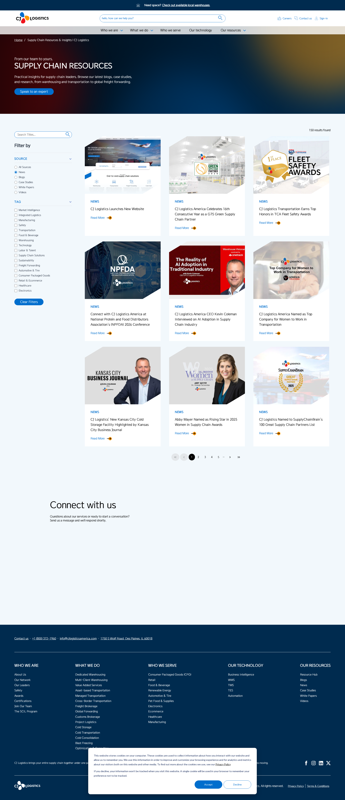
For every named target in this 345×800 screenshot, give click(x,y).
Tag (17, 202)
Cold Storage (83, 727)
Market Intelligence (29, 210)
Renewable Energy (159, 690)
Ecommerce (155, 711)
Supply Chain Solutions (32, 255)
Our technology (200, 30)
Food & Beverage (28, 235)
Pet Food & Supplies (161, 701)
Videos (22, 192)
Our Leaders (22, 685)
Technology (25, 245)
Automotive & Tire (29, 270)
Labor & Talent (27, 250)
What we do (139, 30)
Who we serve (170, 30)
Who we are (109, 30)
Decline (237, 784)
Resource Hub (309, 674)
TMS (231, 685)
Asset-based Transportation (92, 690)
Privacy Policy (223, 764)
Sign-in (324, 18)
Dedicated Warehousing (90, 674)
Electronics (25, 290)
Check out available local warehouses (186, 5)
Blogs (22, 177)
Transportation (27, 230)
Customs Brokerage (87, 717)
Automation (235, 696)
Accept (208, 784)
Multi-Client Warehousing (91, 680)
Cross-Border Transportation (93, 701)
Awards (18, 696)
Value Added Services (88, 685)
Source (20, 158)
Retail (151, 680)
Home (18, 40)
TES (230, 690)
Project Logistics (85, 722)
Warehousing (26, 240)
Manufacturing (27, 220)
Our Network (22, 680)
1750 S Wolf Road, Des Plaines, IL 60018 (126, 638)
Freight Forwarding (29, 265)
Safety (22, 225)
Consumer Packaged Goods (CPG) (169, 674)
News (22, 172)
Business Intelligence (241, 674)
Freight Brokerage (86, 706)
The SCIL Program (25, 711)
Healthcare (25, 285)
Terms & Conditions (318, 786)
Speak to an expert (34, 91)
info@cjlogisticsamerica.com (78, 638)
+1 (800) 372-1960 (44, 638)
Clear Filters (29, 302)
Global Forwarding (86, 711)
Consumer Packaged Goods (34, 275)
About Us (20, 674)
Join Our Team (23, 706)
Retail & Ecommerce (30, 280)
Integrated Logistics (30, 215)
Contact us (305, 18)
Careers (287, 18)
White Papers (26, 187)
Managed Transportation (90, 696)
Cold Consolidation (87, 738)
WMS (231, 680)
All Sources (25, 167)
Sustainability (26, 260)
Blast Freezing (84, 743)
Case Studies (26, 182)
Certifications (22, 701)
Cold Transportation (87, 732)
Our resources (231, 30)
